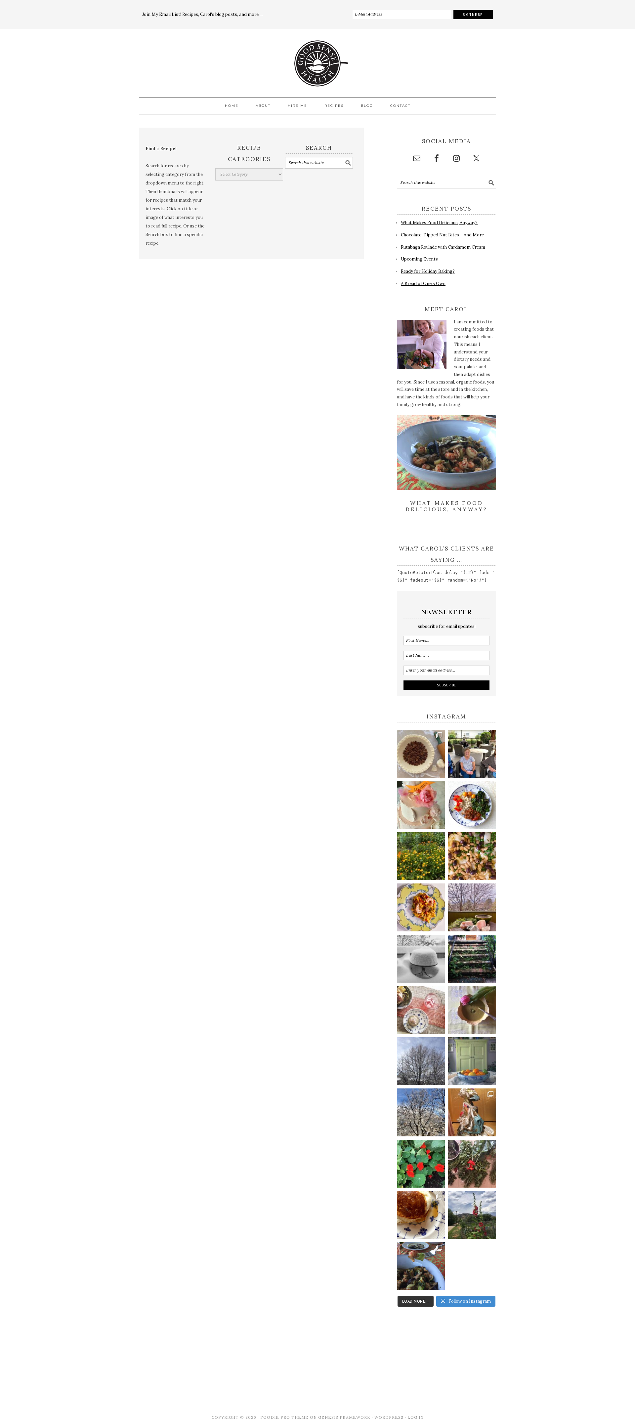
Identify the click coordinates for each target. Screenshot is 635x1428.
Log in (415, 1417)
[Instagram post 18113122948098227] (472, 856)
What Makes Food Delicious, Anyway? (439, 222)
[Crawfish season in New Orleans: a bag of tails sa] (421, 1266)
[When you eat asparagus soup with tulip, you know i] (472, 1010)
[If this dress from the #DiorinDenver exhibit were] (472, 1112)
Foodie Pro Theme (284, 1417)
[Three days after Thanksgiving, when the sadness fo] (421, 754)
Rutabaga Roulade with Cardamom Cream (443, 247)
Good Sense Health (317, 59)
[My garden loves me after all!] (472, 1164)
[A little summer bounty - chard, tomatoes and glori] (472, 805)
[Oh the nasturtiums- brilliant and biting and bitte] (421, 1164)
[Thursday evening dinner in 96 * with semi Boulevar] (421, 1010)
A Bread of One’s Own (423, 283)
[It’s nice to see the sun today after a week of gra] (421, 1061)
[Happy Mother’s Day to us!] (472, 754)
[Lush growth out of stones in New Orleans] (472, 959)
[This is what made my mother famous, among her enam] (421, 1215)
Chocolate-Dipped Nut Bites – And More (442, 235)
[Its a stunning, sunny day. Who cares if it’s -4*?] (421, 1112)
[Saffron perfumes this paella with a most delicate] (421, 907)
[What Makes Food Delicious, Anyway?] (446, 488)
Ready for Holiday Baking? (428, 271)
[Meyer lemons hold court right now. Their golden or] (472, 1061)
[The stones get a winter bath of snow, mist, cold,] (472, 907)
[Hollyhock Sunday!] (472, 1215)
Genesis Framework (344, 1417)
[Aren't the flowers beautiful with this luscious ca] (421, 805)
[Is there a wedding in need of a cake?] (421, 959)
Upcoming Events (419, 259)
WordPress (388, 1417)
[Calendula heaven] (421, 856)
